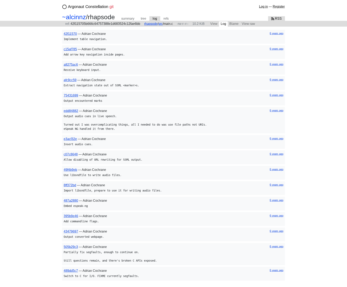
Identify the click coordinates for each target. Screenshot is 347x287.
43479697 (71, 231)
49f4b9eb (70, 169)
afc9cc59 (70, 80)
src (160, 23)
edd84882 (71, 111)
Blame (234, 23)
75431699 (71, 95)
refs (166, 18)
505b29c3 (71, 247)
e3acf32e (70, 139)
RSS (278, 18)
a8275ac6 (71, 64)
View (213, 23)
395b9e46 (71, 216)
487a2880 (71, 200)
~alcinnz (74, 17)
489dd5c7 (71, 270)
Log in (263, 6)
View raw (248, 23)
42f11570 (70, 33)
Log (223, 23)
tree (143, 18)
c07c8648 (71, 154)
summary (127, 18)
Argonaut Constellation (91, 6)
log (155, 18)
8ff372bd (70, 185)
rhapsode (151, 23)
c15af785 (70, 49)
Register (279, 6)
